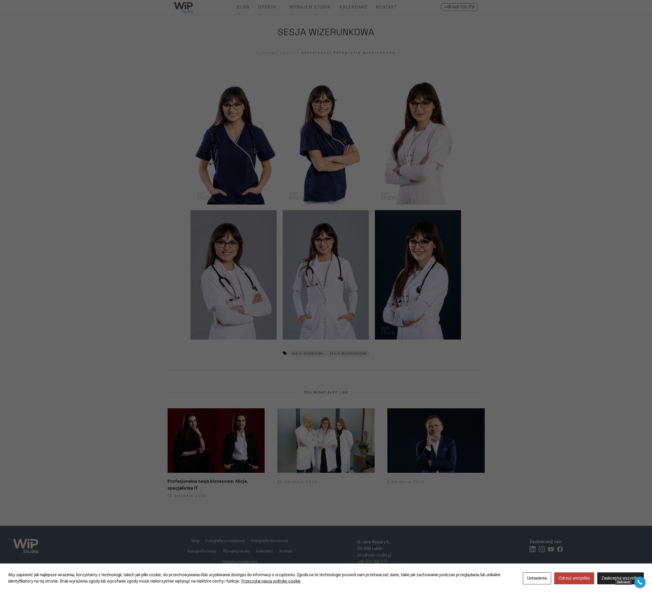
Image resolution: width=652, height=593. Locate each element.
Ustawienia (537, 578)
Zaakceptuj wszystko (621, 578)
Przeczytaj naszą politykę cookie (271, 581)
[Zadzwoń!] (640, 582)
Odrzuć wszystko (574, 578)
